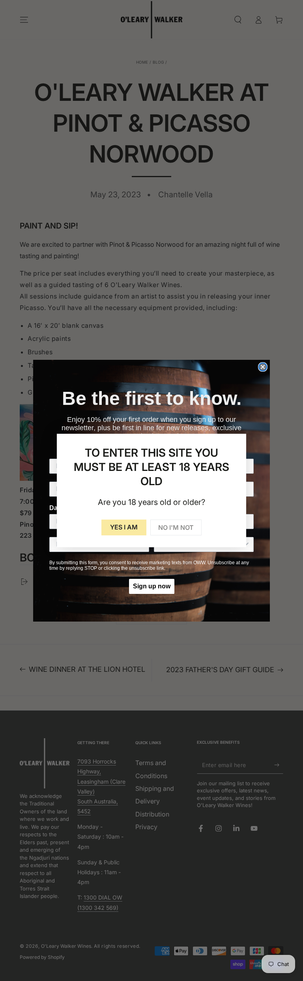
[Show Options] (246, 544)
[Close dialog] (263, 367)
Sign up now (151, 586)
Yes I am (124, 527)
